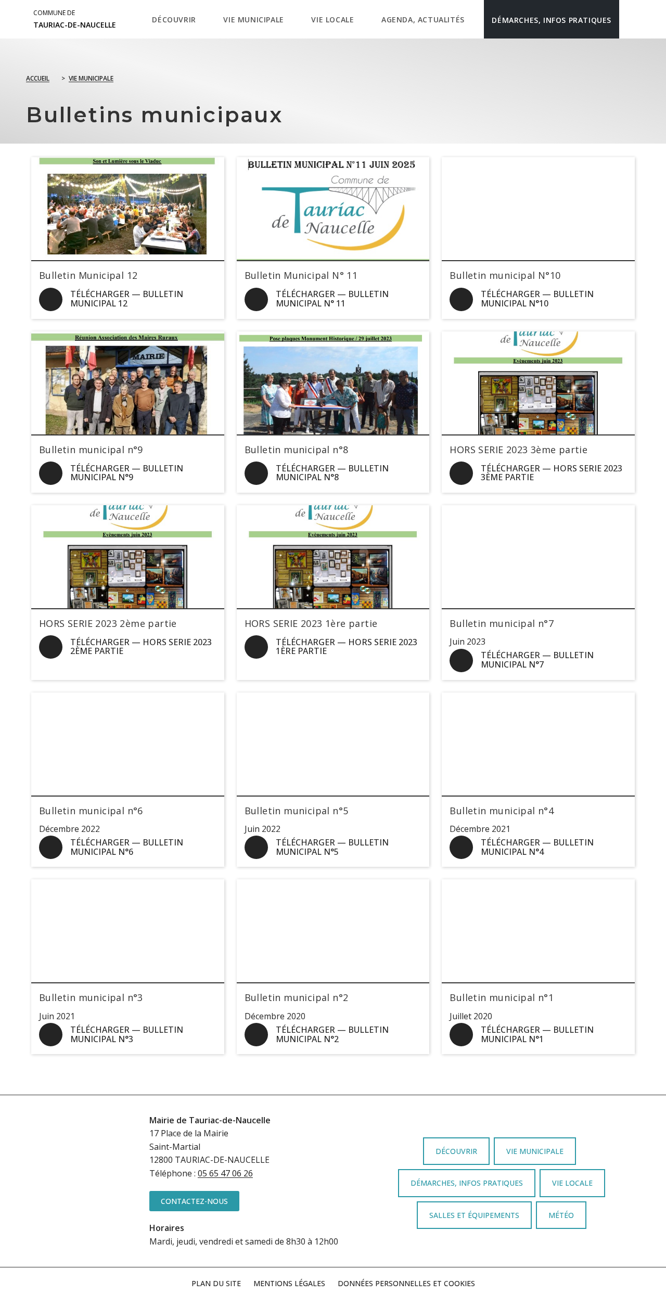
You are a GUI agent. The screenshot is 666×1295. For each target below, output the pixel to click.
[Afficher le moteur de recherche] (630, 19)
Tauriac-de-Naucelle (74, 19)
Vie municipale (91, 78)
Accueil (37, 78)
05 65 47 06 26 (225, 1173)
